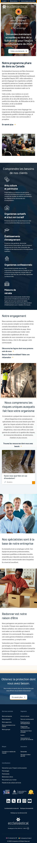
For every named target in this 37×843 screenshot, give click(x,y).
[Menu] (32, 6)
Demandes (24, 751)
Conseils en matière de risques (8, 752)
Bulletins (9, 482)
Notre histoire (6, 719)
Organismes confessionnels (25, 727)
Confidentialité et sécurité (11, 808)
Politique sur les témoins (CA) (19, 813)
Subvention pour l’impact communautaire (14, 768)
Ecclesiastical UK (12, 838)
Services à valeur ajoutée (26, 755)
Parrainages (5, 771)
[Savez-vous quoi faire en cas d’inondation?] (18, 467)
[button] (18, 51)
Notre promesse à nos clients (8, 725)
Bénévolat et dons (7, 777)
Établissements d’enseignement (25, 722)
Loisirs (22, 735)
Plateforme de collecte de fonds (11, 783)
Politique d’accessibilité (26, 808)
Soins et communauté (27, 719)
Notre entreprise (7, 716)
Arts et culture (25, 716)
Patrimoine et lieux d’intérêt (26, 731)
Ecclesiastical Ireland (25, 838)
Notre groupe (6, 729)
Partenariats (5, 774)
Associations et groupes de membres (27, 738)
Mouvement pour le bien (9, 780)
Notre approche (6, 722)
